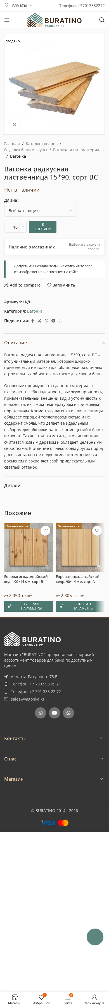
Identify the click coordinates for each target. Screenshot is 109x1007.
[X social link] (39, 321)
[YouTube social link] (54, 712)
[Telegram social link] (53, 321)
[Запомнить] (45, 531)
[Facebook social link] (32, 321)
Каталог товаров (42, 143)
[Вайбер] (60, 321)
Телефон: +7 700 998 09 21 (36, 684)
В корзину (42, 226)
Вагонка (18, 156)
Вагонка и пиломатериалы (79, 149)
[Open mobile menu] (7, 19)
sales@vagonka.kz (27, 699)
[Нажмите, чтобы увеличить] (14, 124)
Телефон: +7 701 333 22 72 (36, 691)
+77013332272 (91, 5)
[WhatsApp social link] (46, 321)
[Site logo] (54, 19)
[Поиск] (102, 19)
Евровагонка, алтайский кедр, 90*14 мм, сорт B (26, 579)
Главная (12, 143)
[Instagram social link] (40, 712)
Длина (10, 200)
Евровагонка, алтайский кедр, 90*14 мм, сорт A (77, 579)
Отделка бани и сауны (25, 149)
